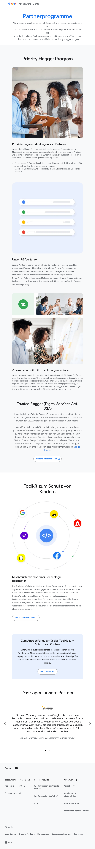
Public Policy (69, 786)
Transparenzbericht (13, 793)
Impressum (79, 834)
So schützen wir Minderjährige (71, 794)
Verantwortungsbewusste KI (76, 811)
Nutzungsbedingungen (61, 834)
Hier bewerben (47, 671)
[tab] (45, 751)
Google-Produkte (27, 834)
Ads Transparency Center (16, 786)
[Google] (9, 827)
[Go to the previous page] (5, 723)
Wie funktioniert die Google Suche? (46, 787)
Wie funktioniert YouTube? (46, 796)
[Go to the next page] (90, 723)
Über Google (10, 834)
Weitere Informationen (46, 459)
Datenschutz (43, 834)
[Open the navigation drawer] (4, 4)
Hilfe (36, 803)
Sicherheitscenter (72, 803)
